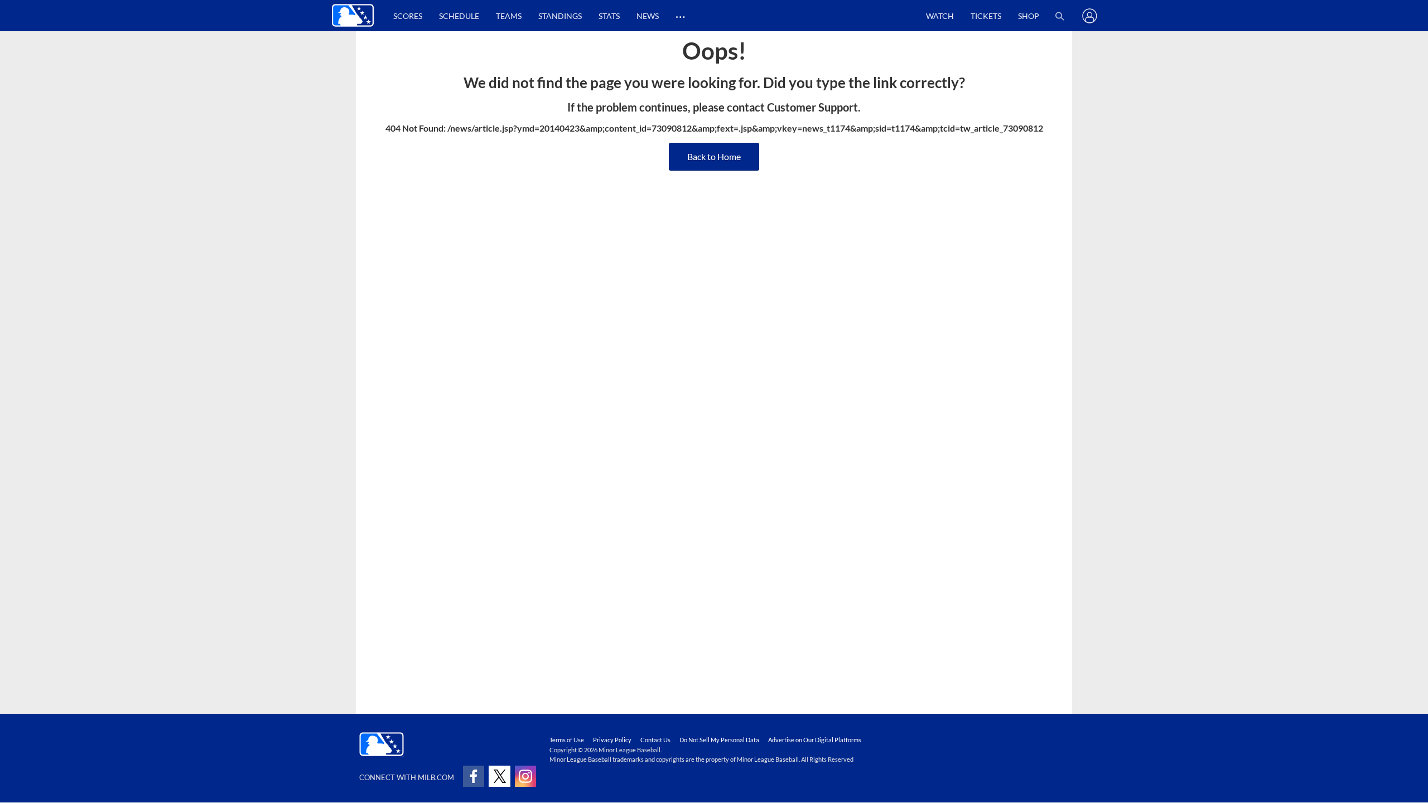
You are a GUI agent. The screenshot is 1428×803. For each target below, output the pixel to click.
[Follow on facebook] (473, 776)
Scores (407, 16)
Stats (609, 16)
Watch (940, 16)
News (647, 16)
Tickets (986, 16)
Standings (560, 16)
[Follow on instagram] (525, 776)
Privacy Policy (612, 739)
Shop (1028, 16)
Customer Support (812, 107)
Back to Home (714, 156)
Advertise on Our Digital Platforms (814, 739)
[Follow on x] (499, 776)
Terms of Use (566, 739)
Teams (509, 16)
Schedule (459, 16)
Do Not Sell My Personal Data (719, 739)
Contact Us (655, 739)
